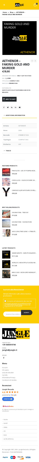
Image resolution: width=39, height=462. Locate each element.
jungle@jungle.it (9, 350)
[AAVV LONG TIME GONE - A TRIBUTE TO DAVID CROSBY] (6, 233)
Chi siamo (5, 370)
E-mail (19, 107)
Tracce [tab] (8, 151)
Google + (16, 107)
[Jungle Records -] (19, 5)
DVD (5, 435)
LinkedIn (12, 107)
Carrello (5, 375)
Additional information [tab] (15, 115)
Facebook (4, 107)
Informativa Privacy (8, 377)
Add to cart (11, 99)
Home (5, 12)
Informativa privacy (14, 305)
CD (5, 431)
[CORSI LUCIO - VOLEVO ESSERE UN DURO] (6, 182)
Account (4, 368)
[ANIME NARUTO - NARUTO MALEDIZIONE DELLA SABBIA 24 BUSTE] (6, 255)
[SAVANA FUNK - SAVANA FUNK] (6, 223)
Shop (12, 12)
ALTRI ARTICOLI (9, 439)
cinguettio (8, 107)
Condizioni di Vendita (9, 380)
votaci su (7, 399)
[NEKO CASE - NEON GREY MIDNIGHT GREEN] (6, 274)
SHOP (6, 423)
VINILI (5, 427)
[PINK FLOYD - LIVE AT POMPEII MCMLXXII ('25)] (6, 172)
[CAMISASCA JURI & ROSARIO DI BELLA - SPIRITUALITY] (6, 191)
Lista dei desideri (8, 373)
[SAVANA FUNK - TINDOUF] (6, 214)
